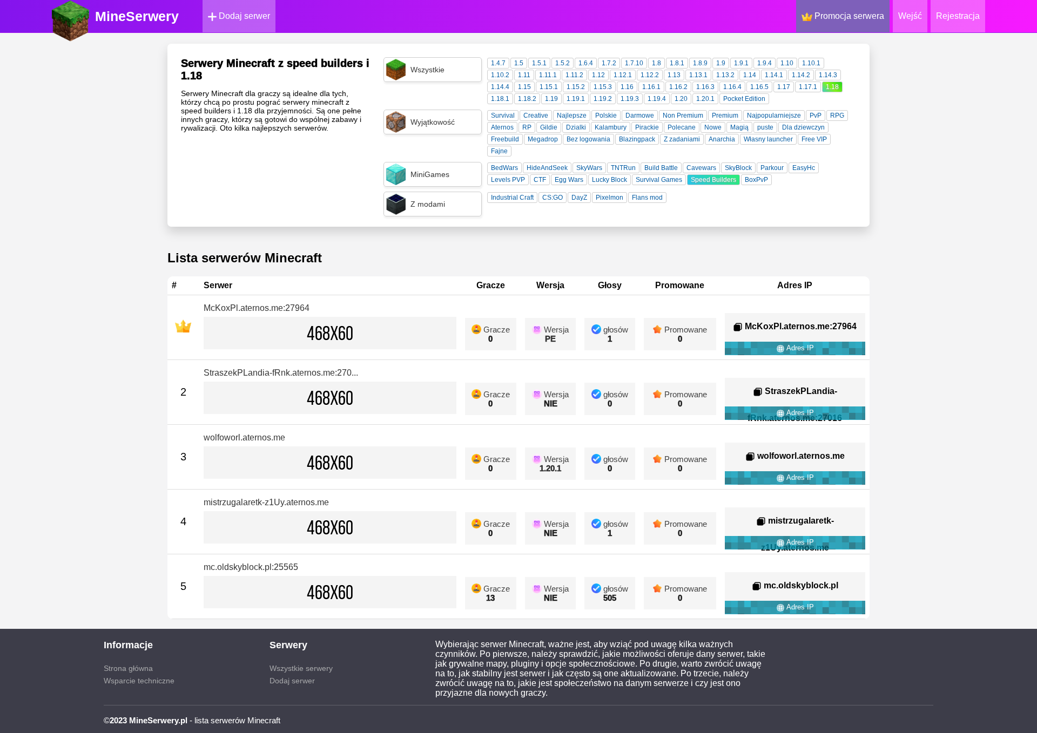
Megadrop (543, 139)
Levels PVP (508, 180)
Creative (535, 115)
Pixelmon (609, 197)
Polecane (682, 127)
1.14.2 (801, 75)
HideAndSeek (547, 168)
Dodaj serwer (243, 16)
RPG (837, 115)
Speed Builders (713, 180)
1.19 (551, 99)
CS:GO (552, 197)
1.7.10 (634, 63)
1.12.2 (650, 75)
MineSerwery (137, 16)
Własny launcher (768, 139)
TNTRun (623, 168)
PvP (815, 115)
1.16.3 (705, 87)
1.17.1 (808, 87)
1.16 (627, 87)
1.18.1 (500, 99)
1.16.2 (678, 87)
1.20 (681, 99)
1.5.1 (539, 63)
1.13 (674, 75)
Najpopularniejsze (774, 115)
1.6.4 (585, 63)
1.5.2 (562, 63)
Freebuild (505, 139)
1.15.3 (603, 87)
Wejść (910, 16)
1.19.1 (576, 99)
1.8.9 (700, 63)
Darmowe (639, 115)
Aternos (502, 127)
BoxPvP (756, 180)
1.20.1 (705, 99)
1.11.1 (548, 75)
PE (550, 338)
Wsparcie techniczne (139, 680)
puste (765, 127)
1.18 (832, 87)
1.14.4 (500, 87)
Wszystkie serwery (301, 668)
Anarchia (722, 139)
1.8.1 (677, 63)
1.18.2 (527, 99)
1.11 (524, 75)
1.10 (786, 63)
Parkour (772, 168)
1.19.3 (630, 99)
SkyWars (589, 168)
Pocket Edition (744, 99)
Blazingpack (637, 139)
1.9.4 (764, 63)
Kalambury (611, 127)
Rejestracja (958, 16)
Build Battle (661, 168)
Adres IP (799, 348)
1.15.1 (549, 87)
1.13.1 (698, 75)
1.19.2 (603, 99)
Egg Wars (569, 180)
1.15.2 (576, 87)
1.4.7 (498, 63)
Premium (725, 115)
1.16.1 (651, 87)
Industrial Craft (512, 197)
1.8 (656, 63)
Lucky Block (609, 180)
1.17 (783, 87)
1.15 (524, 87)
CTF (540, 180)
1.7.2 (609, 63)
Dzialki (576, 127)
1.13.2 (725, 75)
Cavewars (701, 168)
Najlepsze (572, 115)
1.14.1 (774, 75)
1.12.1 (623, 75)
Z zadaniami (682, 139)
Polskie (606, 115)
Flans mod (647, 197)
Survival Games (659, 180)
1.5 (518, 63)
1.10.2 (500, 75)
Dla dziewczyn (803, 127)
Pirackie (647, 127)
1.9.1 (741, 63)
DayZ (579, 197)
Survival (503, 115)
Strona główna (128, 668)
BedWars (504, 168)
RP (526, 127)
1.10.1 (811, 63)
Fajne (499, 151)
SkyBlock (738, 168)
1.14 (749, 75)
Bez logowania (588, 139)
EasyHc (803, 168)
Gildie (548, 127)
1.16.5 (759, 87)
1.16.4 (732, 87)
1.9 (720, 63)
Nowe (713, 127)
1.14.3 (828, 75)
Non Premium (683, 115)
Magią (739, 127)
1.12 (598, 75)
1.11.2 (574, 75)
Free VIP (814, 139)
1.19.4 (657, 99)
